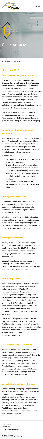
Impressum (6, 424)
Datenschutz (7, 426)
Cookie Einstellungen (10, 429)
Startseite (5, 61)
